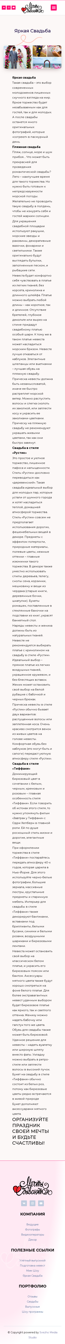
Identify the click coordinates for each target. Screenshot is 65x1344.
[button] (54, 8)
